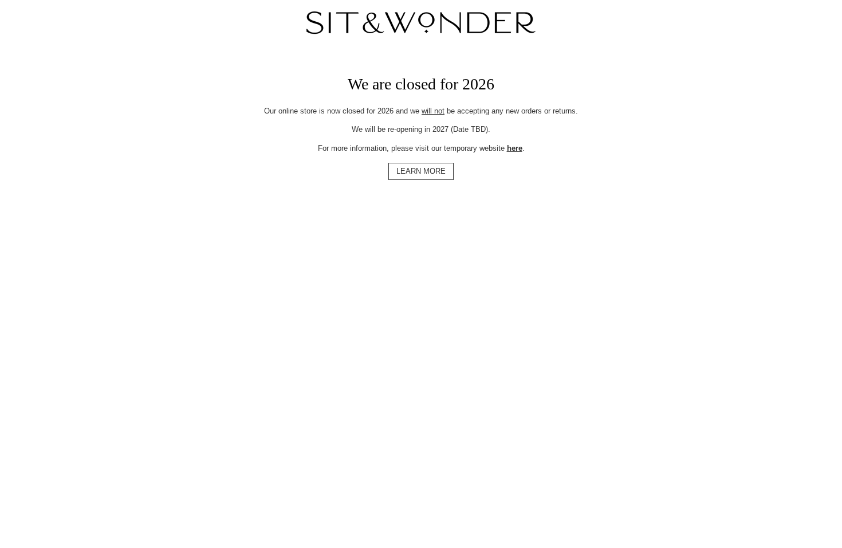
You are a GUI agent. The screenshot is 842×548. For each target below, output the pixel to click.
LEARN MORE (421, 171)
